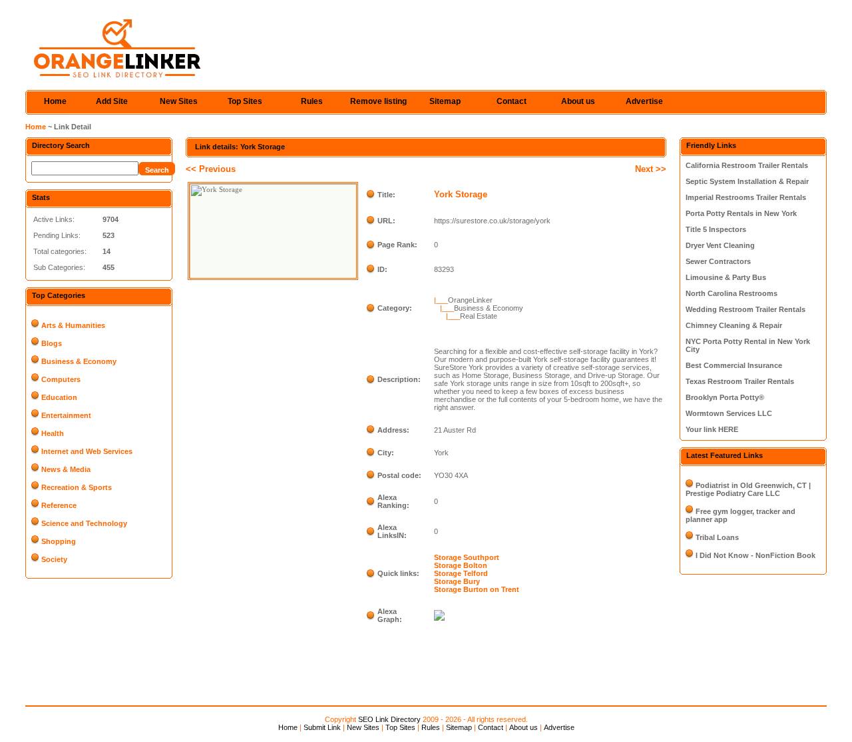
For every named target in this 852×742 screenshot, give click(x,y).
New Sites (179, 101)
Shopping (58, 541)
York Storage (460, 194)
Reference (59, 505)
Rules (312, 101)
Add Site (112, 101)
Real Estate (478, 316)
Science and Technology (84, 523)
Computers (61, 379)
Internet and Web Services (86, 451)
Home (55, 101)
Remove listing (378, 101)
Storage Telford (461, 573)
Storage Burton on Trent (476, 589)
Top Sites (245, 101)
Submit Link (322, 727)
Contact (512, 101)
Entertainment (66, 415)
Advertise (644, 101)
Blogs (51, 343)
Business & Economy (78, 361)
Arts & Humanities (73, 325)
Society (54, 559)
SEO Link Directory (389, 719)
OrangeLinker (470, 300)
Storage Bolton (460, 565)
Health (52, 433)
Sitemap (445, 101)
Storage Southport (466, 557)
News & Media (66, 469)
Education (59, 397)
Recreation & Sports (76, 487)
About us (578, 101)
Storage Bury (457, 581)
